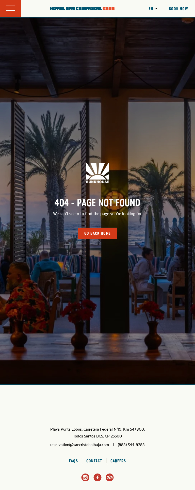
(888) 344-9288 (131, 445)
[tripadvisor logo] (110, 480)
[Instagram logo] (85, 481)
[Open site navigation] (10, 8)
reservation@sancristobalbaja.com (79, 445)
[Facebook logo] (97, 480)
